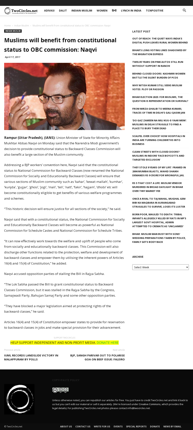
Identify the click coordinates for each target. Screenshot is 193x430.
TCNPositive (143, 3)
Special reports (136, 426)
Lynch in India (121, 3)
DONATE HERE (108, 342)
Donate (155, 426)
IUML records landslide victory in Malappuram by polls (31, 357)
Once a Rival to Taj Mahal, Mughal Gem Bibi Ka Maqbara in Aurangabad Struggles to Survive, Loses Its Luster (158, 202)
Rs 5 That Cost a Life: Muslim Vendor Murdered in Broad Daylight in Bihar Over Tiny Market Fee (157, 187)
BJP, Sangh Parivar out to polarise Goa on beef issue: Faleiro (97, 357)
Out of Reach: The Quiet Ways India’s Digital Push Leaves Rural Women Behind (160, 40)
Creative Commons (150, 404)
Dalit (56, 3)
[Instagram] (173, 3)
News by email (172, 426)
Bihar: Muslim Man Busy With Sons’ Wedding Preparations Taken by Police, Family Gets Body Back (159, 238)
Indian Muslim (74, 3)
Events (118, 426)
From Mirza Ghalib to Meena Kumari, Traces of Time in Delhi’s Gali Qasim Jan (158, 110)
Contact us (82, 426)
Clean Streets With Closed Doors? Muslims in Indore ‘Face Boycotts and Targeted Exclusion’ (158, 155)
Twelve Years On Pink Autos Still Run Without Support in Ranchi (157, 64)
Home (7, 25)
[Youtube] (186, 3)
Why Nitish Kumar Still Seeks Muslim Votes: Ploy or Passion (157, 87)
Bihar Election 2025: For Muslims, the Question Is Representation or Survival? (160, 99)
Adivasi (44, 3)
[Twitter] (180, 3)
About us (66, 426)
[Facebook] (161, 3)
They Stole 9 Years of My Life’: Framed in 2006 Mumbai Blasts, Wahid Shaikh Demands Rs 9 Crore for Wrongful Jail (159, 171)
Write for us (102, 426)
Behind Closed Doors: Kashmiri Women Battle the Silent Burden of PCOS (158, 75)
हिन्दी (104, 3)
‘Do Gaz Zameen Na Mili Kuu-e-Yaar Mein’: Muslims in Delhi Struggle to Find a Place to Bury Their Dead (159, 124)
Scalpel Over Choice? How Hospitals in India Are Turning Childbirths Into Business (158, 140)
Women (93, 3)
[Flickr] (167, 3)
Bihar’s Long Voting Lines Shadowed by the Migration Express (159, 52)
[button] (184, 11)
